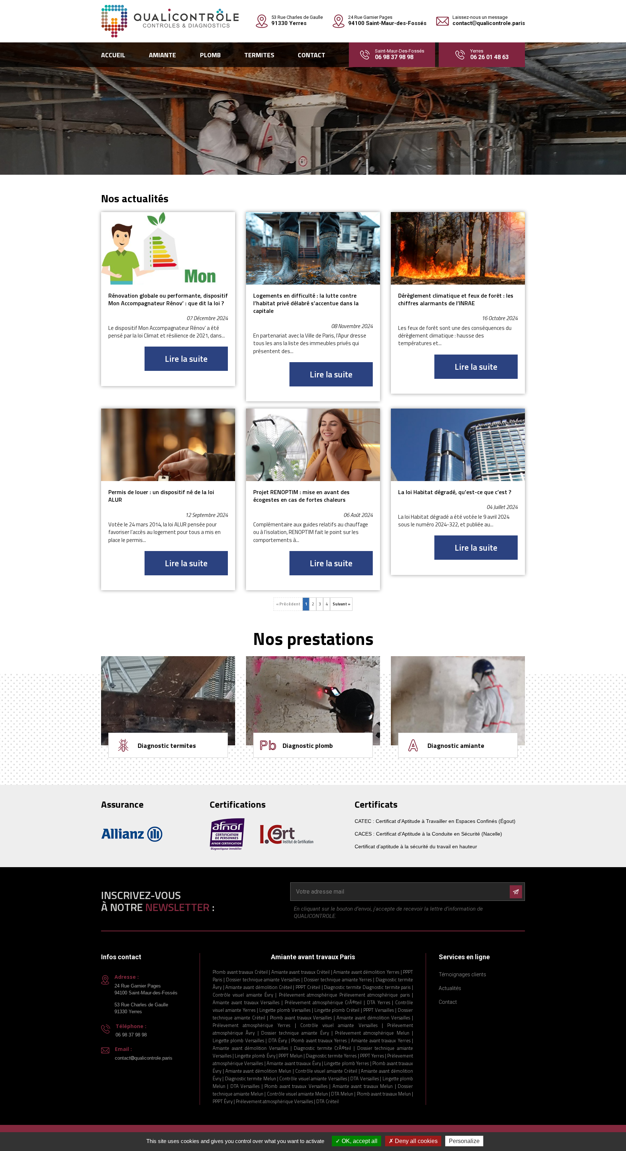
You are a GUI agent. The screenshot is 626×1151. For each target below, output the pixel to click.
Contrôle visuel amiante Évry (243, 994)
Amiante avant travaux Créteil (300, 972)
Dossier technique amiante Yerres (338, 979)
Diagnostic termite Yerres (331, 1055)
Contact (311, 55)
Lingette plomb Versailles (284, 1010)
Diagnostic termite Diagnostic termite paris (367, 987)
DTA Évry (277, 1040)
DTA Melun (342, 1093)
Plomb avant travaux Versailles (301, 1017)
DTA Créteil (327, 1101)
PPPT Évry (223, 1101)
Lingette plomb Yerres (346, 1063)
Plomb (210, 55)
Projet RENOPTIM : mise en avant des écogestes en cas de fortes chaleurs (301, 496)
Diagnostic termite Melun (250, 1078)
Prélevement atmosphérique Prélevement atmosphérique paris (344, 994)
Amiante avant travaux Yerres (380, 1040)
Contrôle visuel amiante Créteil (327, 1071)
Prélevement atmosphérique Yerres (251, 1025)
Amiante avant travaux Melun (363, 1086)
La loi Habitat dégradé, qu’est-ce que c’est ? (454, 492)
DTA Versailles (364, 1078)
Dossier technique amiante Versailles (263, 979)
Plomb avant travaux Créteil (241, 972)
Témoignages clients (462, 974)
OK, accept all (358, 1141)
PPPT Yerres (372, 1055)
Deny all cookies (415, 1141)
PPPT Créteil (308, 987)
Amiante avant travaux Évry (294, 1063)
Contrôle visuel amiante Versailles (338, 1025)
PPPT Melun (290, 1055)
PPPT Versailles (378, 1010)
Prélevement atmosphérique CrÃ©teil (323, 1002)
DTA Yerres (378, 1002)
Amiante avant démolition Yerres (366, 972)
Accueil (113, 55)
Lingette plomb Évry (255, 1055)
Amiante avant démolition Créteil (258, 987)
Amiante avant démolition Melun (258, 1071)
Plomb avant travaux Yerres (319, 1040)
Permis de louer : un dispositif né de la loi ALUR (161, 496)
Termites (259, 55)
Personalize (464, 1141)
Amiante (162, 55)
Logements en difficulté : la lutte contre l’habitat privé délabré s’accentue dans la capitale (306, 303)
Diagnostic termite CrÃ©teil (322, 1048)
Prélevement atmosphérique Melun (372, 1032)
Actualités (450, 988)
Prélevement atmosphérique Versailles (274, 1101)
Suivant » (341, 604)
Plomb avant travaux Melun (384, 1093)
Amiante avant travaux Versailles (246, 1002)
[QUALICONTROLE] (170, 21)
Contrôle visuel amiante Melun (297, 1093)
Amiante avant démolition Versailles (373, 1017)
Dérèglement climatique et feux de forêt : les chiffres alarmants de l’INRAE (455, 299)
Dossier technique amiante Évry (295, 1032)
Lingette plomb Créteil (337, 1010)
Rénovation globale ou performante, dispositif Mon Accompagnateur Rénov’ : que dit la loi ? (168, 299)
